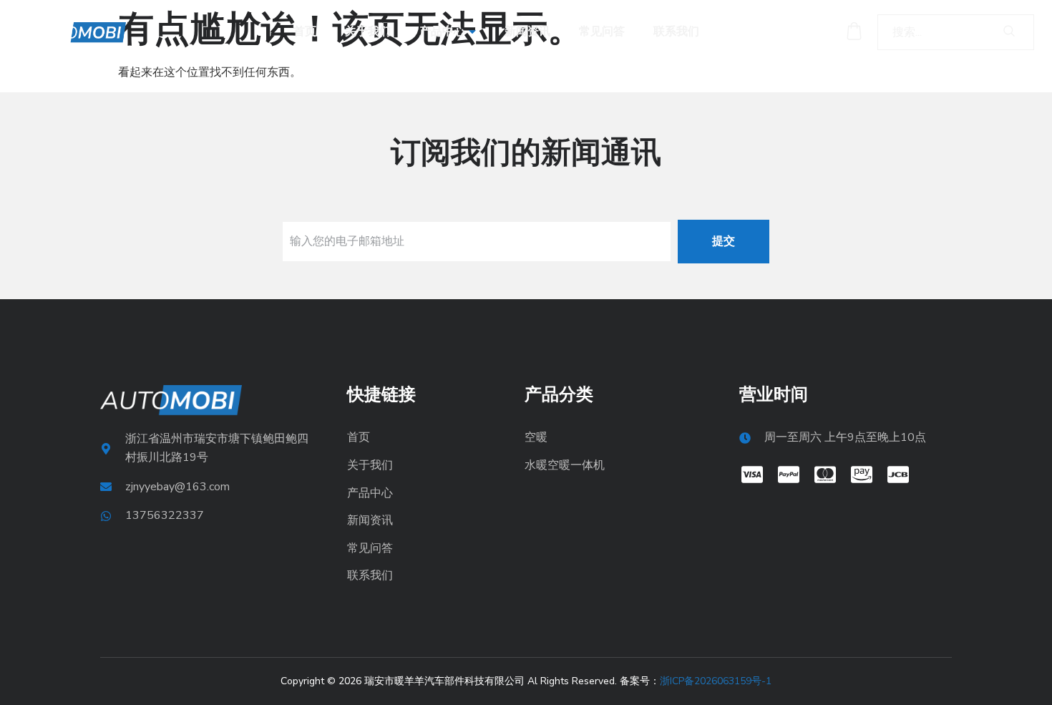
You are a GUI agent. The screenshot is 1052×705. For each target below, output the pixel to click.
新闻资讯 (527, 31)
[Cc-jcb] (898, 474)
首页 (304, 31)
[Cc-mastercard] (825, 474)
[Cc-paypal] (789, 474)
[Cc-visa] (752, 474)
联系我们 (676, 31)
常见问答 (602, 31)
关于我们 (368, 31)
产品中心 (442, 31)
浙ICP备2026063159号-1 (715, 681)
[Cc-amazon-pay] (862, 474)
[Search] (1009, 32)
